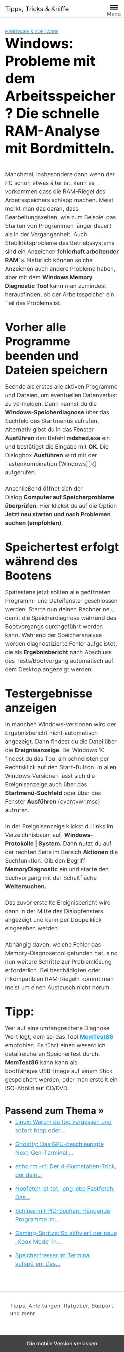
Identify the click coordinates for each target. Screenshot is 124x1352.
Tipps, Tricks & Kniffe (37, 9)
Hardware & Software (32, 31)
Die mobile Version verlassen (62, 1343)
